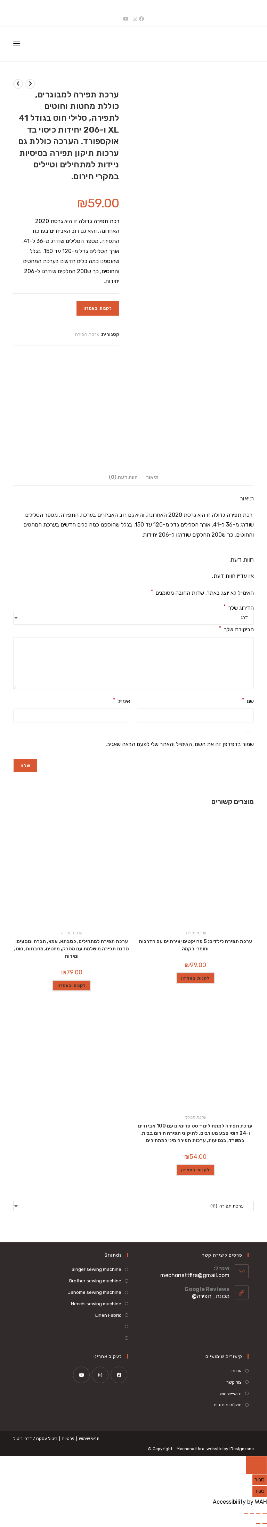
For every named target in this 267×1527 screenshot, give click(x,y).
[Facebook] (119, 1375)
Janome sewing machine (94, 1292)
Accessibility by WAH (240, 1501)
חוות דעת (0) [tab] (123, 477)
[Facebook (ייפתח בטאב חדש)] (142, 19)
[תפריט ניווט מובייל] (16, 44)
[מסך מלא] (258, 1513)
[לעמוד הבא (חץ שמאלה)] (258, 1523)
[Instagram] (100, 1375)
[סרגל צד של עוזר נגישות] (256, 1465)
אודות (236, 1370)
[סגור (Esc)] (245, 1513)
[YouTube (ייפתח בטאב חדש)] (126, 19)
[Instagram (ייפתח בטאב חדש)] (135, 19)
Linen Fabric (108, 1315)
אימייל (121, 700)
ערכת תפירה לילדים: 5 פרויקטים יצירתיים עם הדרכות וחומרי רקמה (195, 945)
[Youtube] (81, 1375)
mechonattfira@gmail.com (194, 1275)
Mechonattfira (190, 1448)
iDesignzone (241, 1448)
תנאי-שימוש (231, 1393)
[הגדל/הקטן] (264, 1513)
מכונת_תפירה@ (210, 1296)
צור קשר (234, 1382)
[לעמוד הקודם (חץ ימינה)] (264, 1523)
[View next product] (18, 84)
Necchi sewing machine (96, 1303)
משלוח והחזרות (227, 1404)
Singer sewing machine (96, 1269)
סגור (259, 1479)
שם (248, 700)
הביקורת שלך (236, 629)
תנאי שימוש (89, 1438)
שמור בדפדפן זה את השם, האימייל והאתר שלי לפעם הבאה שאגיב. (179, 744)
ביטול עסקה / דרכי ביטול (35, 1438)
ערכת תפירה (87, 334)
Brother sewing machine (95, 1280)
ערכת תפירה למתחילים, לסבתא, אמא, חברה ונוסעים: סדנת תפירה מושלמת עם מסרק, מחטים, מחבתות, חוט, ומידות (71, 949)
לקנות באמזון (97, 308)
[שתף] (252, 1513)
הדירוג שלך (238, 608)
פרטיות (68, 1438)
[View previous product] (30, 84)
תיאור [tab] (152, 477)
